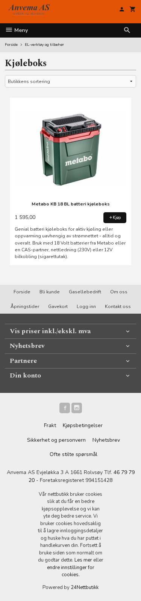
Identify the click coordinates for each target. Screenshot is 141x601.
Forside (11, 44)
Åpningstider (25, 307)
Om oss (118, 292)
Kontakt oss (118, 307)
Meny (20, 30)
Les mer (83, 560)
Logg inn (86, 307)
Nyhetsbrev (106, 440)
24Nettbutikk (85, 587)
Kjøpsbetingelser (83, 425)
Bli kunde (49, 292)
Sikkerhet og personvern (56, 440)
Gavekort (58, 307)
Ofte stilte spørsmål (73, 454)
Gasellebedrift (85, 292)
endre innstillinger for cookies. (70, 571)
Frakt (50, 425)
